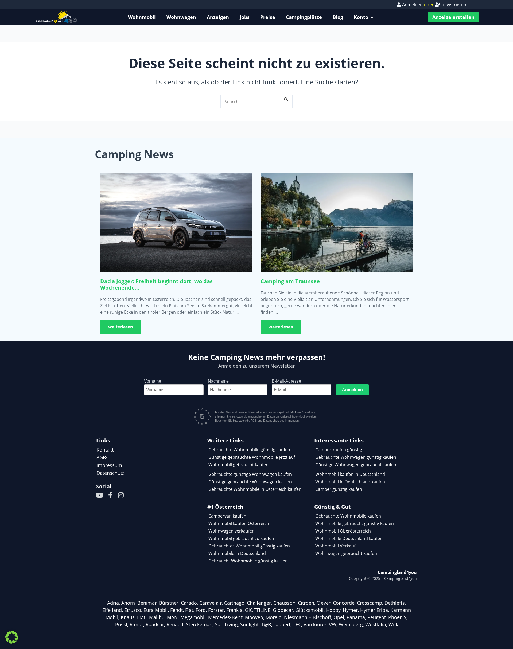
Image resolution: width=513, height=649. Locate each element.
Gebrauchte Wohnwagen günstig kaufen (355, 457)
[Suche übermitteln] (286, 98)
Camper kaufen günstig (338, 450)
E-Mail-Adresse (286, 381)
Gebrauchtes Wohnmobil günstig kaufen (249, 546)
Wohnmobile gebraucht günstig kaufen (354, 523)
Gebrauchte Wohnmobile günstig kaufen (249, 450)
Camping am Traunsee (290, 281)
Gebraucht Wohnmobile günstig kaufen (248, 561)
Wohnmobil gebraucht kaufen (238, 465)
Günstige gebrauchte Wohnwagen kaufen (250, 482)
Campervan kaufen (227, 516)
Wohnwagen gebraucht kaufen (346, 553)
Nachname (218, 381)
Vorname (152, 381)
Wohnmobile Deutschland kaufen (349, 538)
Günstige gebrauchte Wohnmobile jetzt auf (251, 457)
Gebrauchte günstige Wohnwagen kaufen (250, 474)
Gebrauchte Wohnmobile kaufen (348, 516)
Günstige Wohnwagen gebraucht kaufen (355, 465)
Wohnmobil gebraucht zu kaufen (241, 538)
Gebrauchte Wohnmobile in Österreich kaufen (254, 489)
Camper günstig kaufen (338, 489)
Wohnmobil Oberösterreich (343, 531)
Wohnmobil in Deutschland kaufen (350, 482)
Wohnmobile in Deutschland (237, 553)
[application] (371, 17)
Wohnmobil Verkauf (335, 546)
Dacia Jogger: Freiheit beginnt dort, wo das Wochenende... (156, 284)
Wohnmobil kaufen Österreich (238, 523)
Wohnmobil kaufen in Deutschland (350, 474)
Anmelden (352, 389)
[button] (12, 637)
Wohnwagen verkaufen (231, 531)
